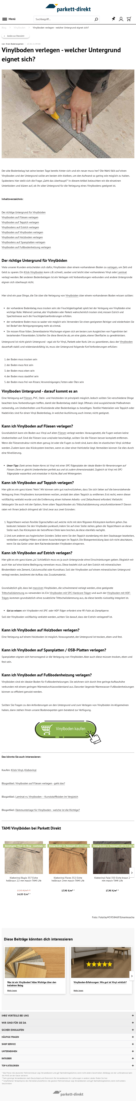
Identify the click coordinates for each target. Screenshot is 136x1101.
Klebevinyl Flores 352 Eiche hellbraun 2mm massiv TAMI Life (68, 879)
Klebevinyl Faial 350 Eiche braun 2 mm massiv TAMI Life (112, 879)
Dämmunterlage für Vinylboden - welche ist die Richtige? (47, 810)
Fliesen (28, 398)
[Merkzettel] (112, 19)
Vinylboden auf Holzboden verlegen (22, 237)
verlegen (112, 267)
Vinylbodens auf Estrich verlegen (20, 227)
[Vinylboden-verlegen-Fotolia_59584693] (68, 114)
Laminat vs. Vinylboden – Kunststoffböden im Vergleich (46, 796)
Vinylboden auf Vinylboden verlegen (22, 232)
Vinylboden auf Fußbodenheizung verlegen (26, 247)
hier (105, 1078)
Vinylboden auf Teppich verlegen (20, 222)
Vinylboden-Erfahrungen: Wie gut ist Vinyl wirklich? (100, 982)
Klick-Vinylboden (33, 272)
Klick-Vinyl (17, 770)
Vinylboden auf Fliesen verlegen (20, 217)
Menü (12, 19)
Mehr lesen (12, 990)
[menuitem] (9, 19)
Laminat (122, 272)
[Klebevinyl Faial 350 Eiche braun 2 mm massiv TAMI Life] (112, 857)
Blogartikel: (8, 783)
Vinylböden (72, 295)
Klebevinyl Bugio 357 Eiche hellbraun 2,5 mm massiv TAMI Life (23, 879)
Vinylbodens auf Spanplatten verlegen (23, 242)
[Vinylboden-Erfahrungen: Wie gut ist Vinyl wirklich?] (101, 962)
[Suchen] (96, 19)
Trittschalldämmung (13, 592)
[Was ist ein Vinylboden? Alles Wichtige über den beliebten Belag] (35, 962)
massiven (38, 588)
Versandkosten (47, 1073)
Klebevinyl (30, 770)
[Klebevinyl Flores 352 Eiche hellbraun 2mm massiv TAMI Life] (68, 857)
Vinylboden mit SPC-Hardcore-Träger (70, 592)
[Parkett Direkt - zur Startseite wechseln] (68, 4)
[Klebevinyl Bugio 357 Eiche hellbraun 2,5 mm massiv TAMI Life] (23, 857)
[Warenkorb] (128, 19)
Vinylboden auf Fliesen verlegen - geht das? (40, 783)
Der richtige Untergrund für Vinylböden (24, 212)
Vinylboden (126, 341)
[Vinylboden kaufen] (68, 732)
